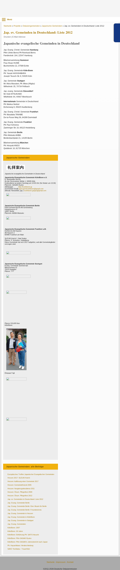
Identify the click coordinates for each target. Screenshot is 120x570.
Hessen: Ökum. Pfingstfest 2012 (20, 496)
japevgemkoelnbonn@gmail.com (31, 189)
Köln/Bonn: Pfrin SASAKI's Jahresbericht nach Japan (28, 542)
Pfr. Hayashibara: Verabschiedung (20, 545)
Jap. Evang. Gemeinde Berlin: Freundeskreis (25, 510)
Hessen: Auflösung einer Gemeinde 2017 (23, 481)
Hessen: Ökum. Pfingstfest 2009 (20, 492)
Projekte (17, 26)
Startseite (8, 26)
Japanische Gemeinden (52, 26)
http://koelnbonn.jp (25, 187)
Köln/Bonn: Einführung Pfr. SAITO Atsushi (23, 535)
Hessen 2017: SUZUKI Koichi (19, 478)
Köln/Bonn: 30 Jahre (15, 531)
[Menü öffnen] (4, 19)
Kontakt (70, 562)
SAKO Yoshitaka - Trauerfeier (19, 549)
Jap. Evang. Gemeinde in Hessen (20, 513)
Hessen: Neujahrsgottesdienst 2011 (21, 488)
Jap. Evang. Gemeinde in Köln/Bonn (21, 517)
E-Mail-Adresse (18, 37)
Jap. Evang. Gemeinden (17, 524)
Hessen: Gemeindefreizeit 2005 (19, 485)
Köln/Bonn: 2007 (14, 528)
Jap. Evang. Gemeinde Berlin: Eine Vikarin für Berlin (27, 506)
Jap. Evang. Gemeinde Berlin (19, 503)
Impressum (60, 562)
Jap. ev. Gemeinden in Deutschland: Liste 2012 (25, 499)
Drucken (7, 37)
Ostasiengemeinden (31, 26)
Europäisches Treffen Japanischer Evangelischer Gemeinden (31, 474)
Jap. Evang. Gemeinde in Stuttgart (20, 520)
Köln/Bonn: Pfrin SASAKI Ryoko (19, 538)
